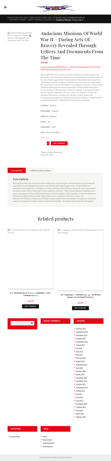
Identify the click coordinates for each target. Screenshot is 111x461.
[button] (30, 35)
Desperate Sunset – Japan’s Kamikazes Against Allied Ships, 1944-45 (40, 20)
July (79, 348)
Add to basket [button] (30, 306)
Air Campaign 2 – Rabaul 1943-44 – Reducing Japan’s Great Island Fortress (80, 295)
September (82, 332)
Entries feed (47, 440)
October (81, 328)
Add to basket (59, 143)
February (81, 358)
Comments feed (48, 443)
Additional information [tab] (40, 170)
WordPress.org (48, 446)
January (80, 361)
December (81, 365)
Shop (65, 18)
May (79, 355)
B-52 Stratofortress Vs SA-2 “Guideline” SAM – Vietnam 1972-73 (30, 294)
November (81, 335)
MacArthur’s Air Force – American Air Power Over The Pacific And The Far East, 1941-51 (46, 17)
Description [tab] (16, 170)
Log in (45, 436)
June (79, 351)
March (80, 414)
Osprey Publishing (76, 18)
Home (58, 18)
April (79, 400)
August (80, 345)
